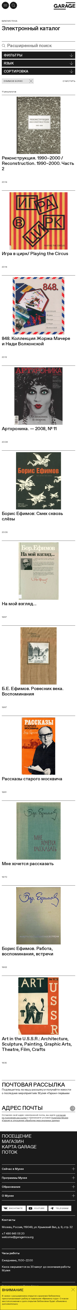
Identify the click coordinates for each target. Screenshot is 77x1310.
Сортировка (16, 71)
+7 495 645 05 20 (13, 1233)
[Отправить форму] (72, 1108)
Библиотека (9, 21)
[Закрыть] (73, 1289)
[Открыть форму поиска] (13, 5)
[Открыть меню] (5, 5)
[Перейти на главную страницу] (64, 6)
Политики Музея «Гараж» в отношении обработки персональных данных (35, 1119)
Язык (9, 63)
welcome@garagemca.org (17, 1237)
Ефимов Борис (13, 81)
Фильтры (13, 55)
